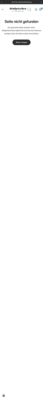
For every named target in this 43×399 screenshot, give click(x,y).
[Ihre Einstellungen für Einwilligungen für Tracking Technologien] (4, 395)
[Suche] (36, 9)
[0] (39, 9)
